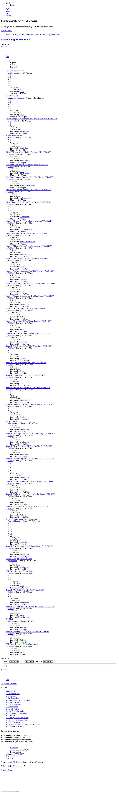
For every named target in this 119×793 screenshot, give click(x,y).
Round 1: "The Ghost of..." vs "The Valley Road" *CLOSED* (29, 346)
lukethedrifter (24, 217)
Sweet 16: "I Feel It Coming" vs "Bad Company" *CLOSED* (29, 246)
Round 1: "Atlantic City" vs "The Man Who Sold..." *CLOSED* (30, 459)
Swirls (10, 73)
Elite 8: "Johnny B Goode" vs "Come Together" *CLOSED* (28, 202)
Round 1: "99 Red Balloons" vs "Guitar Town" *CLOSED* (28, 388)
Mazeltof (18, 766)
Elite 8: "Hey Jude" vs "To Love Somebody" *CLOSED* (27, 233)
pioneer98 (23, 542)
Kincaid (22, 371)
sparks (22, 615)
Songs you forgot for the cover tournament (21, 519)
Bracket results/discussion (15, 135)
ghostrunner (12, 561)
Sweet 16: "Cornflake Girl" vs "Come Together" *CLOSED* (28, 321)
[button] (7, 57)
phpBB (13, 762)
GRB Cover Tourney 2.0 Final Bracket (20, 571)
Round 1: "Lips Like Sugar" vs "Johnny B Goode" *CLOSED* (29, 546)
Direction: (39, 661)
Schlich (22, 490)
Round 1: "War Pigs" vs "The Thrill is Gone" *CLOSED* (27, 632)
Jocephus (23, 627)
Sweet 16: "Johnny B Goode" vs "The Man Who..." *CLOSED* (30, 296)
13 (11, 529)
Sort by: (22, 661)
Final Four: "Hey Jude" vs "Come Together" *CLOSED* (27, 165)
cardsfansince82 (25, 198)
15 (11, 534)
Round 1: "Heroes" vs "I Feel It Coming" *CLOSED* (26, 363)
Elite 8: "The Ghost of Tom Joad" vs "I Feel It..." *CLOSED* (28, 190)
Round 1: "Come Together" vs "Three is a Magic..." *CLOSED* (30, 481)
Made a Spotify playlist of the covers (19, 559)
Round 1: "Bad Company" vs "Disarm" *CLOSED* (25, 375)
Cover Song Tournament (15, 39)
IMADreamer (25, 131)
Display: (6, 661)
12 (11, 527)
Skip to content (6, 31)
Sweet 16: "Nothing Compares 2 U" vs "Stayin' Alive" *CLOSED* (31, 283)
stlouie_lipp (24, 148)
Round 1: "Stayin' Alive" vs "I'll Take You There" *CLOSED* (29, 446)
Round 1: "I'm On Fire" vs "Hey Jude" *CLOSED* (25, 590)
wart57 (22, 358)
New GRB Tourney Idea (15, 71)
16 (11, 536)
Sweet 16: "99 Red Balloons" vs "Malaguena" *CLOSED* (27, 258)
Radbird (23, 317)
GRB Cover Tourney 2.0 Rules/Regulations (22, 644)
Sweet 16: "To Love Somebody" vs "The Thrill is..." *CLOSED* (30, 271)
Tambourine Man (26, 229)
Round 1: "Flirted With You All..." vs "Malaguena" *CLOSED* (29, 404)
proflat (7, 766)
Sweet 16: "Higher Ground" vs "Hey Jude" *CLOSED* (26, 308)
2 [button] (6, 53)
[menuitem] (12, 5)
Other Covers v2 (12, 96)
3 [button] (6, 55)
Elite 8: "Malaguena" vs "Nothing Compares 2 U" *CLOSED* (29, 152)
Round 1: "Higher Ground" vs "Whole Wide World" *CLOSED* (30, 607)
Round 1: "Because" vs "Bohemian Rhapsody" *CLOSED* (28, 333)
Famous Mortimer (14, 521)
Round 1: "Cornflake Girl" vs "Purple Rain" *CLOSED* (27, 507)
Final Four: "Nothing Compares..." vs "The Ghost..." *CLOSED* (30, 177)
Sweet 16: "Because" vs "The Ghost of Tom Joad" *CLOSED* (29, 221)
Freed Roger (24, 429)
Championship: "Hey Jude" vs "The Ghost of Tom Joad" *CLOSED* (31, 119)
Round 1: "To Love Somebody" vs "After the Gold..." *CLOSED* (30, 494)
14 (11, 532)
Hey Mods (9, 619)
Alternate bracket (12, 421)
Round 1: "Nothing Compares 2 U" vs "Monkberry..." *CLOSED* (30, 434)
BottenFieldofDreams (16, 98)
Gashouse (23, 279)
